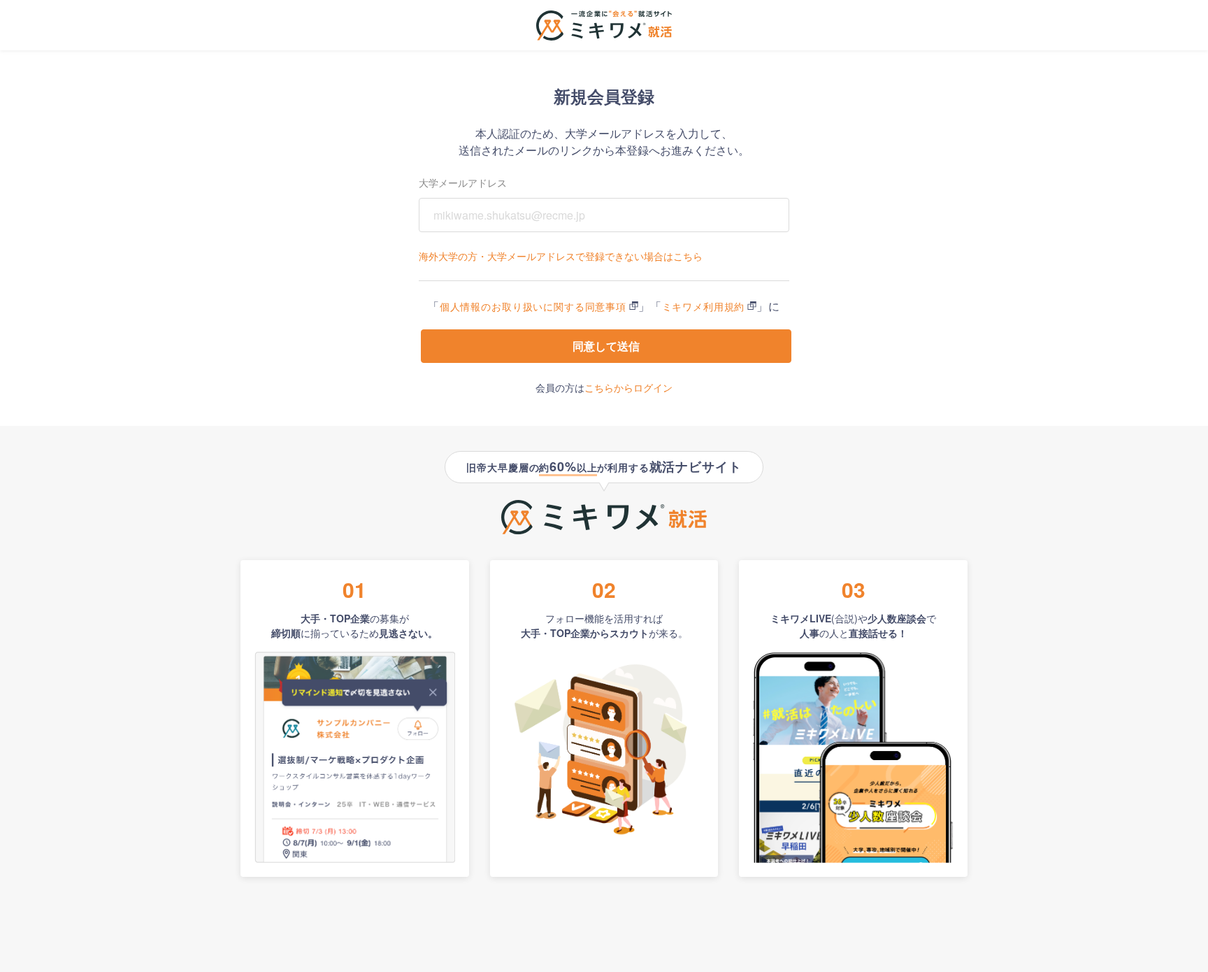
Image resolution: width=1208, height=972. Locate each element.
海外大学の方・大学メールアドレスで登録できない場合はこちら (561, 256)
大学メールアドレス (463, 183)
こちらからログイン (628, 387)
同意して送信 (606, 346)
